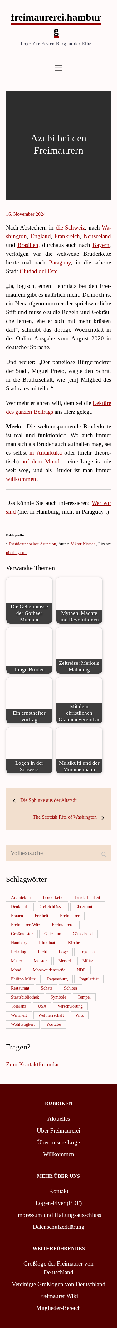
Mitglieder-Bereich (58, 1308)
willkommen (21, 479)
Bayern (101, 245)
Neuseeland (97, 236)
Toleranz (18, 1006)
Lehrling (18, 952)
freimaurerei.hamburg (56, 24)
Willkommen (58, 1154)
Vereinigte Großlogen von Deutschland (58, 1284)
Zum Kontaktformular (32, 1064)
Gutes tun (52, 933)
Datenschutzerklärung (59, 1226)
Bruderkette (53, 897)
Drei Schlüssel (51, 906)
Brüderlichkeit (87, 897)
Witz (80, 1015)
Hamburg (19, 942)
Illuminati (47, 942)
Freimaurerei (63, 924)
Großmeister (22, 933)
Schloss (70, 988)
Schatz (46, 988)
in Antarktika (45, 452)
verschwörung (70, 1006)
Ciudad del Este (38, 271)
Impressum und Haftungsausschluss (58, 1215)
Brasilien (27, 245)
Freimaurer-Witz (25, 924)
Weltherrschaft (51, 1015)
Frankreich (67, 236)
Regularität (89, 979)
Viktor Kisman (83, 543)
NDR (81, 970)
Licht (42, 952)
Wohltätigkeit (23, 1024)
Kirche (74, 942)
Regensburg (57, 979)
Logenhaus (88, 952)
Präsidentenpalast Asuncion (32, 543)
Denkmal (19, 906)
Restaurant (20, 988)
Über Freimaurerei (58, 1130)
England (41, 236)
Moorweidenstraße (49, 970)
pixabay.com (16, 552)
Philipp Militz (23, 979)
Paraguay (60, 262)
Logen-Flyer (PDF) (58, 1203)
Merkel (64, 961)
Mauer (16, 961)
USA (42, 1006)
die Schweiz (70, 227)
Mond (16, 970)
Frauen (17, 915)
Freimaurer (70, 915)
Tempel (84, 997)
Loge (63, 952)
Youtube (53, 1024)
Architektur (21, 897)
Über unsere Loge (58, 1142)
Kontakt (58, 1191)
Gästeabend (83, 933)
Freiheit (41, 915)
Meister (40, 961)
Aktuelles (58, 1118)
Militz (87, 961)
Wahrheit (19, 1015)
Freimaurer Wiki (58, 1296)
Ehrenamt (83, 906)
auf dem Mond (41, 461)
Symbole (58, 997)
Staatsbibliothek (25, 997)
